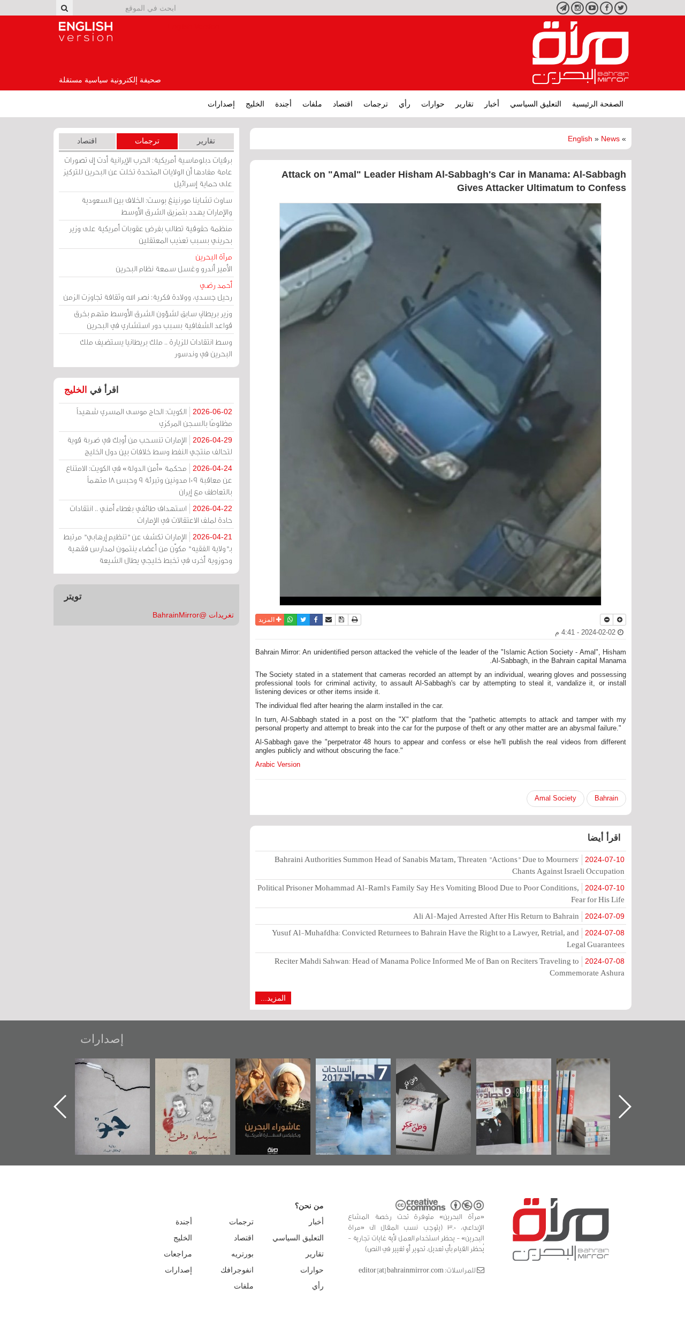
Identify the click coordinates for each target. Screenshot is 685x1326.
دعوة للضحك (123, 1069)
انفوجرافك (237, 1270)
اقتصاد (343, 104)
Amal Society (555, 798)
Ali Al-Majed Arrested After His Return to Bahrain (519, 915)
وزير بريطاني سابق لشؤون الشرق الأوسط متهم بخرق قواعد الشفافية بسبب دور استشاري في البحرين (153, 319)
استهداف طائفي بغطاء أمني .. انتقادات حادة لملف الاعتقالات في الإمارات (151, 513)
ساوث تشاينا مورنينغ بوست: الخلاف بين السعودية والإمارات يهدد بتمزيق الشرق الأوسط (156, 205)
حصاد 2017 (444, 1069)
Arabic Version (277, 764)
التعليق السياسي (535, 104)
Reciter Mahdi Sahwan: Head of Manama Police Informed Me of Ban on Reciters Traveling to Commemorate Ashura (450, 966)
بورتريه (242, 1253)
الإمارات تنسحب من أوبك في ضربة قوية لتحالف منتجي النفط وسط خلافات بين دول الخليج (149, 445)
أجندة (283, 104)
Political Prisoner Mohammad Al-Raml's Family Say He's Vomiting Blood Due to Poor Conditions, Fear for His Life (441, 893)
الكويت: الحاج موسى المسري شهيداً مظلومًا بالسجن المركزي (154, 417)
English (580, 138)
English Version (85, 31)
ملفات (312, 104)
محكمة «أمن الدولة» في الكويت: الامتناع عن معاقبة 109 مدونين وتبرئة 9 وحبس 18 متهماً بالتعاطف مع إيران (149, 479)
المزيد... (273, 998)
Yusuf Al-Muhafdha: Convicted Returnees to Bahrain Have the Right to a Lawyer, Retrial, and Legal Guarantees (448, 938)
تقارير (464, 104)
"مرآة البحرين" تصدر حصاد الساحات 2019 (605, 1082)
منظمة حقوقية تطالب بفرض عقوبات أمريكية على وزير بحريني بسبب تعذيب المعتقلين (150, 234)
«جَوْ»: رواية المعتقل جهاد (203, 1076)
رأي (404, 104)
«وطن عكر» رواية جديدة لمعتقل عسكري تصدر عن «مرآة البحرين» (524, 1089)
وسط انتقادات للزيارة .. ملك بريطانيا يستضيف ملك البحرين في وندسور (156, 347)
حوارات (433, 104)
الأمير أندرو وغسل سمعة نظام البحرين (174, 262)
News (610, 138)
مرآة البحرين (580, 53)
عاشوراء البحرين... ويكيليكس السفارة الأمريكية (364, 1082)
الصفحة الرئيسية (597, 104)
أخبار (491, 104)
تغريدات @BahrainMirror (193, 615)
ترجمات (375, 104)
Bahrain (606, 798)
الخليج (255, 104)
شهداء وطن (284, 1069)
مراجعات (178, 1253)
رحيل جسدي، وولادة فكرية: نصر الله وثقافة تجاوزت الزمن (147, 290)
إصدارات (221, 104)
